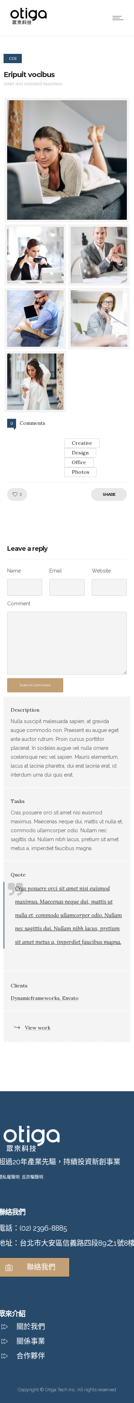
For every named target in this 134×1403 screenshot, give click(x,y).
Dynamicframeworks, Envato (45, 998)
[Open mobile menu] (120, 18)
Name (14, 571)
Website (101, 571)
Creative (82, 443)
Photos (80, 472)
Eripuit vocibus (29, 74)
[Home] (28, 23)
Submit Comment (35, 685)
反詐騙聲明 (32, 1177)
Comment (18, 603)
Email (55, 571)
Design (80, 452)
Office (79, 462)
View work (37, 1028)
